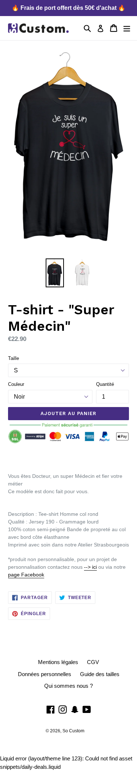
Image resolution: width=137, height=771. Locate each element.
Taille (13, 358)
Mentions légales (58, 662)
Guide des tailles (99, 674)
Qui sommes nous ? (68, 686)
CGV (93, 662)
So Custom (73, 730)
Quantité (105, 384)
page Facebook (26, 575)
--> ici (90, 567)
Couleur (16, 384)
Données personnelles (44, 674)
